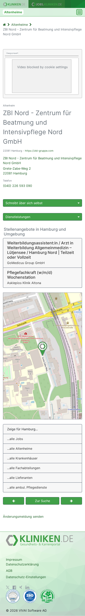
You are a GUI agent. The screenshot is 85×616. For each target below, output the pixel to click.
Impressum (14, 559)
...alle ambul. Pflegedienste (27, 487)
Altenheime (13, 12)
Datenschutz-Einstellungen (26, 577)
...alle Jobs (15, 439)
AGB (9, 571)
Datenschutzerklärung (22, 564)
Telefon (7, 180)
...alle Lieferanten (19, 478)
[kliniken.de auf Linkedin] (27, 587)
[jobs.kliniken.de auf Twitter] (7, 587)
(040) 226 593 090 (17, 186)
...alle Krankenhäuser (22, 458)
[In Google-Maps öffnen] (42, 356)
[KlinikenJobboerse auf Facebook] (14, 587)
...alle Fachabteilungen (23, 468)
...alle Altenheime (19, 449)
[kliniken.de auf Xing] (20, 587)
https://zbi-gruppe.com (39, 150)
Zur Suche (42, 501)
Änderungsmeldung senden (23, 516)
